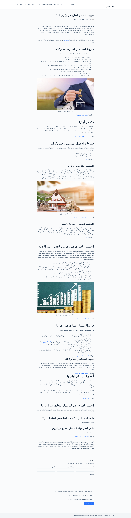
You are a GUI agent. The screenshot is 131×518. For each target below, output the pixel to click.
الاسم (92, 467)
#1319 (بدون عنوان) (70, 4)
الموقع (53, 467)
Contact (56, 4)
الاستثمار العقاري (76, 19)
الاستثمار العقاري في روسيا (82, 159)
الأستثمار (110, 6)
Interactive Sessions (47, 4)
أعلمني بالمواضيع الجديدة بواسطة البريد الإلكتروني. (79, 499)
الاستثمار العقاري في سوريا (82, 373)
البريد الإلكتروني (70, 467)
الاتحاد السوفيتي (47, 342)
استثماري (66, 40)
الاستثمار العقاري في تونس (82, 356)
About (62, 4)
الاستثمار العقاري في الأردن (82, 136)
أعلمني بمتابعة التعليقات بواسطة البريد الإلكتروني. (80, 495)
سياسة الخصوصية (31, 4)
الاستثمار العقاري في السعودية (78, 217)
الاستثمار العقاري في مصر (82, 237)
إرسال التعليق (89, 503)
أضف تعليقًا (91, 474)
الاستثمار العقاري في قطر (83, 398)
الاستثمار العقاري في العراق (81, 436)
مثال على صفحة (23, 4)
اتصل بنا (38, 4)
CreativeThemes (77, 515)
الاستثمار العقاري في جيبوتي (82, 318)
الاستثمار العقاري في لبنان (82, 115)
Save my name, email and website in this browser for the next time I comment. (73, 491)
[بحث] (17, 4)
